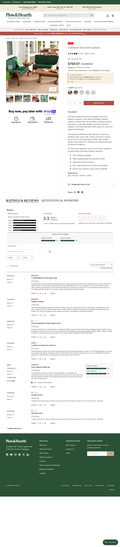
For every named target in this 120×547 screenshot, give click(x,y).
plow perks (63, 29)
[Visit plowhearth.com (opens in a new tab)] (17, 2)
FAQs (68, 453)
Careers (42, 461)
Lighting (87, 22)
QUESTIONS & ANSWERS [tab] (60, 200)
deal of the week (99, 29)
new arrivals (19, 29)
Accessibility (110, 485)
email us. (25, 449)
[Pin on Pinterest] (82, 192)
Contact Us (70, 449)
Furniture (26, 22)
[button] (113, 16)
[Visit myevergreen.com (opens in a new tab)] (6, 2)
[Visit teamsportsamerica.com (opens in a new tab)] (29, 2)
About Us (43, 445)
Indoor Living (39, 22)
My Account (70, 445)
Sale (68, 25)
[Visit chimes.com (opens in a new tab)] (44, 2)
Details (84, 33)
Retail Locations (45, 457)
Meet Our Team (45, 449)
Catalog (42, 473)
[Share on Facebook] (78, 192)
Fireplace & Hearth (73, 22)
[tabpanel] (60, 318)
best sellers (87, 29)
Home (7, 38)
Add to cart (99, 103)
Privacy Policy (66, 485)
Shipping (71, 67)
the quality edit (75, 29)
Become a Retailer (46, 469)
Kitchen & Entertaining (103, 22)
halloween (54, 29)
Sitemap (111, 489)
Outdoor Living (13, 22)
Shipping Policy (77, 485)
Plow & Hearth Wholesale (49, 465)
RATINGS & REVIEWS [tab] (22, 200)
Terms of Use (88, 485)
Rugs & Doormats (55, 22)
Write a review (89, 53)
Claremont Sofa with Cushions (29, 38)
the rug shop (43, 29)
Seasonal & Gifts (57, 25)
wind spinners (30, 29)
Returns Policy (99, 485)
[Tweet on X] (75, 192)
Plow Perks (43, 453)
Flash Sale (14, 38)
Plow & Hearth (15, 485)
